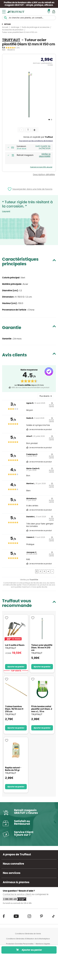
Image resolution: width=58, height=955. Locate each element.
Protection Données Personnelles (20, 944)
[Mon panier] (54, 11)
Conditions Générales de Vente (28, 934)
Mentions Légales (43, 944)
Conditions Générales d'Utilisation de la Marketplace (28, 939)
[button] (49, 119)
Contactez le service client (17, 894)
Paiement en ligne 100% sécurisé (41, 167)
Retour (7, 24)
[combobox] (29, 18)
